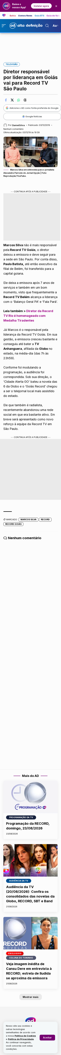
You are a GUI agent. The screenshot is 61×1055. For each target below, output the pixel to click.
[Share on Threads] (25, 100)
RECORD (45, 519)
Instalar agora (41, 6)
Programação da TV (21, 817)
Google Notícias (33, 116)
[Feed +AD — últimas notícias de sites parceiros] (5, 15)
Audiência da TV (18, 880)
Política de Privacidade (21, 1039)
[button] (47, 1037)
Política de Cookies (25, 1036)
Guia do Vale (53, 16)
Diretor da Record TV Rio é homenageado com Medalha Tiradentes (28, 315)
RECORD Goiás (13, 524)
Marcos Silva (28, 519)
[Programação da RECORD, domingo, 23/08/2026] (30, 797)
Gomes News (25, 16)
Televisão (12, 64)
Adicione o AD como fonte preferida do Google (33, 108)
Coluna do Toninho (21, 957)
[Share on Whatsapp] (18, 100)
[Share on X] (12, 100)
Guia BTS (39, 16)
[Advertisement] (30, 45)
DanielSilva (18, 125)
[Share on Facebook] (5, 100)
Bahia (13, 16)
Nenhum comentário (13, 129)
